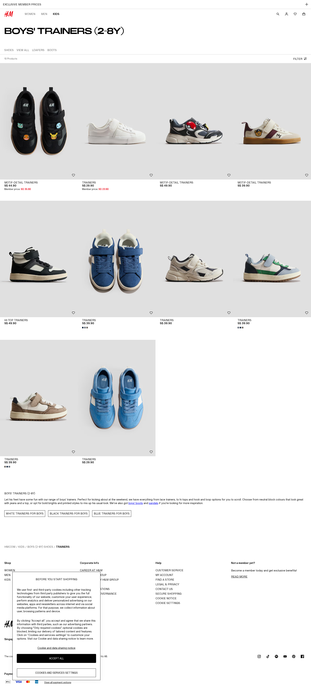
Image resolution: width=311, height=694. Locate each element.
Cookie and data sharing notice (56, 647)
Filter (297, 58)
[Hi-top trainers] (39, 259)
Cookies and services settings (56, 672)
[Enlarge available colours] (85, 327)
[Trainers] (117, 121)
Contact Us (164, 588)
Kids (56, 13)
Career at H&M (91, 570)
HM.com (9, 546)
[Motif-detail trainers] (39, 121)
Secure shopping (168, 593)
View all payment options (57, 682)
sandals (153, 503)
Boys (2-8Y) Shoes (40, 546)
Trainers (62, 546)
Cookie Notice (166, 598)
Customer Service (169, 570)
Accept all (56, 658)
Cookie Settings (168, 603)
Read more (239, 576)
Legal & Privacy (167, 584)
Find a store (165, 579)
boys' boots (136, 503)
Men (44, 13)
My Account (164, 574)
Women (30, 13)
